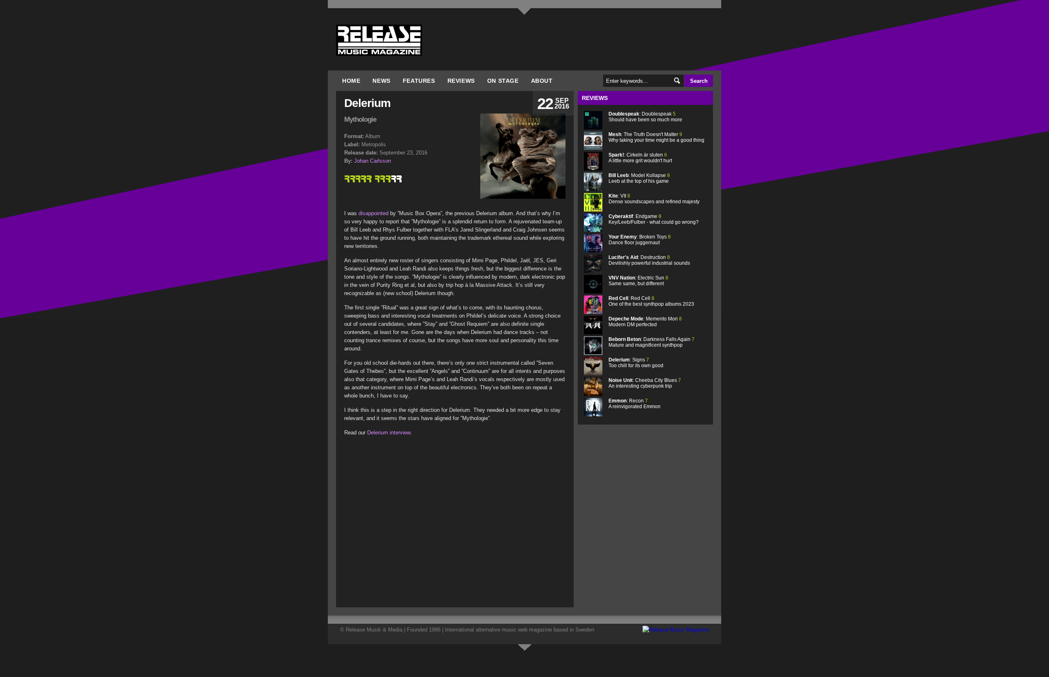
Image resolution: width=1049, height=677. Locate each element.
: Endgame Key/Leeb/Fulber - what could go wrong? (654, 219)
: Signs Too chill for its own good (636, 362)
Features (419, 80)
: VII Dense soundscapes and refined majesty (654, 198)
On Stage (503, 80)
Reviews (461, 80)
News (381, 80)
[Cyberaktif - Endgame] (593, 230)
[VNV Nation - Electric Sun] (593, 292)
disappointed (373, 213)
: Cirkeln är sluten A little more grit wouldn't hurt (640, 158)
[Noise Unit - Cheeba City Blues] (593, 394)
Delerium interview (388, 432)
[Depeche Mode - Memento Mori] (593, 332)
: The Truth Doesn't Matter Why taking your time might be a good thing (656, 137)
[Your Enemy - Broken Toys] (593, 251)
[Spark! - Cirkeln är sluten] (593, 169)
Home (351, 80)
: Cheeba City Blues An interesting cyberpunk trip (645, 383)
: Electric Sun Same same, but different (638, 280)
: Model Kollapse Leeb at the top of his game (639, 178)
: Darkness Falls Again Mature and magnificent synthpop (652, 342)
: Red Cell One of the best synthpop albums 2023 (651, 301)
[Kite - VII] (593, 210)
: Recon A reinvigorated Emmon (635, 403)
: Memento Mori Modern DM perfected (645, 321)
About (542, 80)
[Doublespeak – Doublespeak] (593, 128)
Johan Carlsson (372, 161)
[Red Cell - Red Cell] (593, 312)
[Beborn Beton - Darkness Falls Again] (593, 353)
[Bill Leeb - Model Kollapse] (593, 189)
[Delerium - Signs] (593, 373)
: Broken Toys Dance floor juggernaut (640, 239)
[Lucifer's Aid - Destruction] (593, 271)
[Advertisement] (413, 516)
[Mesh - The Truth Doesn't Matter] (593, 148)
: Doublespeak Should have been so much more (645, 117)
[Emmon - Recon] (593, 414)
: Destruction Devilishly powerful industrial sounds (649, 260)
